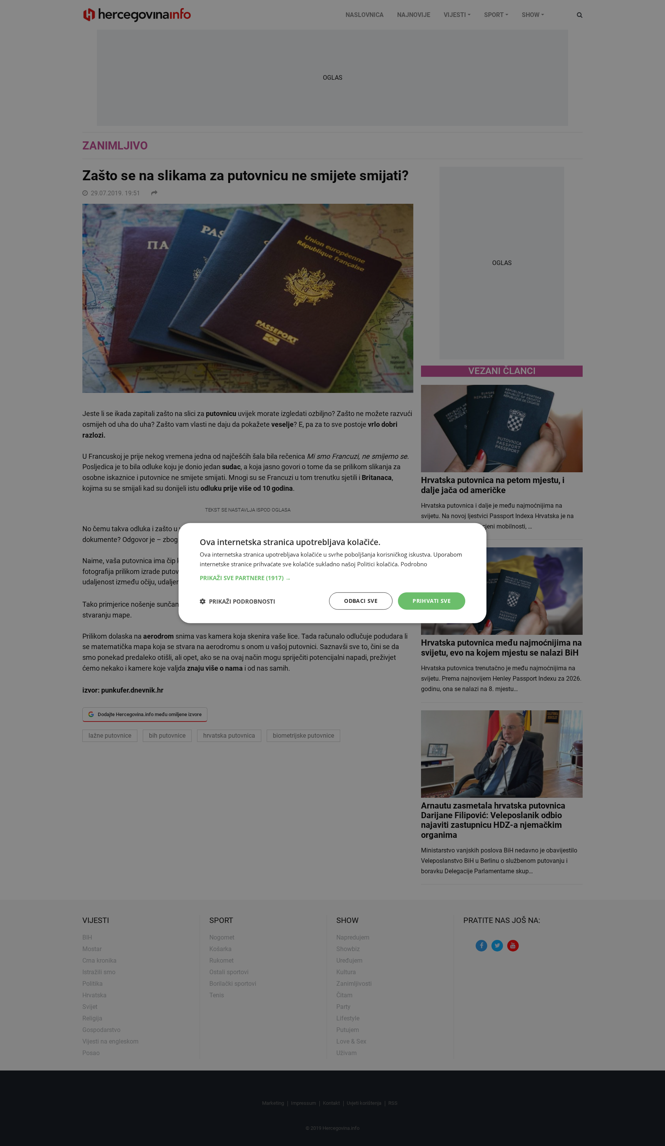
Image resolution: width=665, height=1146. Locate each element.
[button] (332, 577)
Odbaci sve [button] (361, 600)
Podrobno (414, 563)
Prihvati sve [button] (432, 600)
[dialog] (332, 573)
